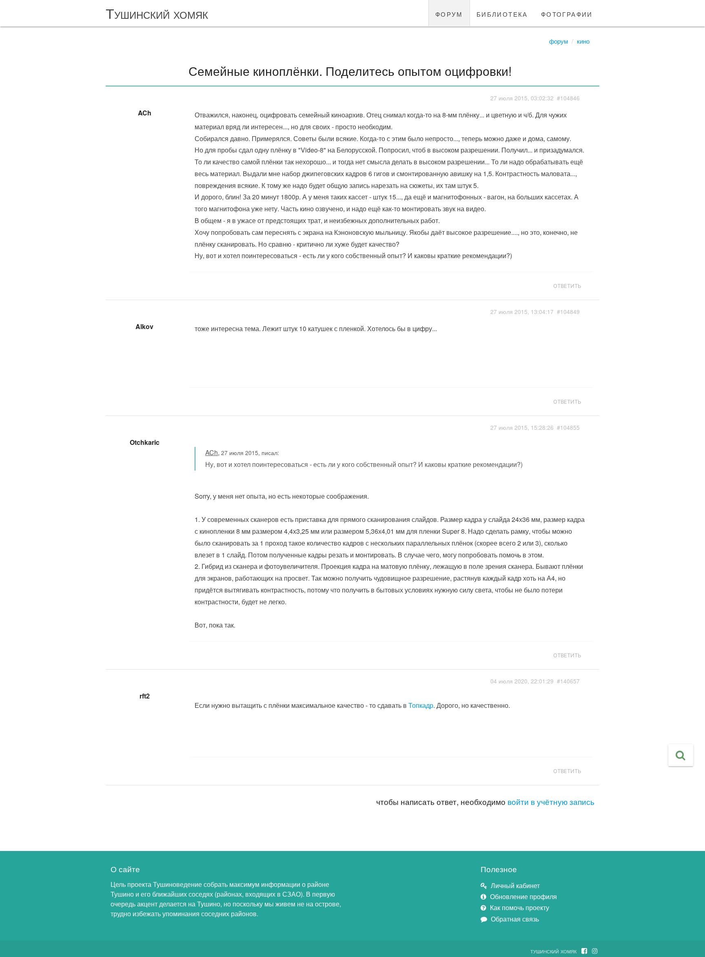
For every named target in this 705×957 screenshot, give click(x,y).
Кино (583, 41)
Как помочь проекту (519, 907)
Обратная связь (515, 919)
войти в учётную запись (551, 801)
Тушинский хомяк (157, 13)
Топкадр (420, 705)
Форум (558, 41)
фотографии (567, 13)
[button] (680, 755)
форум (449, 13)
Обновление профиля (523, 896)
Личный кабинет (515, 885)
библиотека (502, 13)
